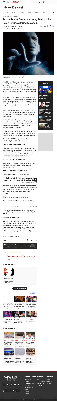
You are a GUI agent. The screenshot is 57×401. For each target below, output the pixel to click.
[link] (45, 26)
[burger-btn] (53, 2)
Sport (44, 12)
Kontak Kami (28, 391)
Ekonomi (37, 12)
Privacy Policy (28, 389)
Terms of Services (29, 387)
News (29, 12)
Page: (4, 240)
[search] (31, 2)
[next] (31, 240)
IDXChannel (48, 383)
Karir (38, 379)
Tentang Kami (28, 379)
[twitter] (53, 26)
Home (6, 12)
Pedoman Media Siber (29, 383)
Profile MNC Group (40, 383)
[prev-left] (25, 240)
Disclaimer (27, 385)
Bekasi (13, 12)
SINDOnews (49, 381)
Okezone (48, 379)
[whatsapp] (47, 26)
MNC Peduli (39, 385)
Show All (35, 240)
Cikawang (21, 12)
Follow (33, 245)
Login (36, 1)
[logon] (4, 1)
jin (8, 86)
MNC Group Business (41, 381)
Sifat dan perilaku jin (29, 256)
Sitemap (27, 393)
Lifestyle (9, 16)
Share (41, 26)
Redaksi (27, 381)
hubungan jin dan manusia (14, 252)
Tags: (4, 252)
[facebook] (50, 26)
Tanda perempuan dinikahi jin (15, 256)
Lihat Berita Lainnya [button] (19, 288)
